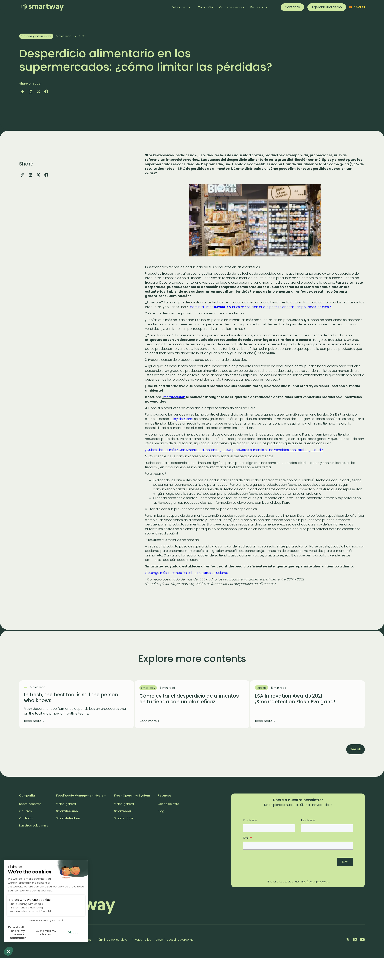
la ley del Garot (181, 419)
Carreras (25, 811)
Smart (173, 397)
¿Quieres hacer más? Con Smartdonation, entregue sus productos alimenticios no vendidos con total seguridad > (234, 450)
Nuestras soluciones (33, 825)
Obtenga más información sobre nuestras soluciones (187, 572)
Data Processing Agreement (176, 940)
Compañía (205, 7)
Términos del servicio (112, 940)
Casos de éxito (168, 804)
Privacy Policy (141, 940)
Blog (161, 811)
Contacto (292, 7)
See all (355, 749)
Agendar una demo (327, 7)
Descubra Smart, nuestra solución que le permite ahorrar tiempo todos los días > (260, 307)
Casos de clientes (231, 7)
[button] (181, 7)
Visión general (66, 804)
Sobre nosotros (30, 804)
